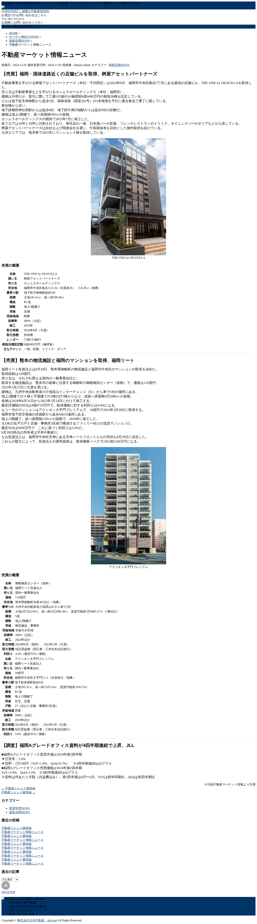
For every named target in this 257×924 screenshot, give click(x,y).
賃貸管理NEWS (19, 808)
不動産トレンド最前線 (18, 788)
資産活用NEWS (119, 65)
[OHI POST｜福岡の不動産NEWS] (25, 11)
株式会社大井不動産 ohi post (37, 920)
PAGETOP (8, 892)
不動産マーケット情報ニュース (23, 832)
